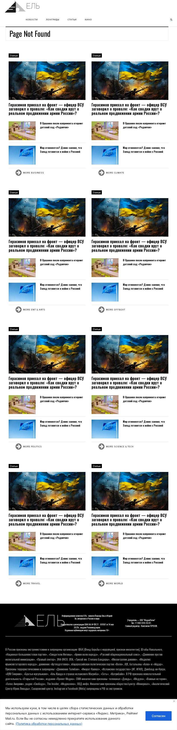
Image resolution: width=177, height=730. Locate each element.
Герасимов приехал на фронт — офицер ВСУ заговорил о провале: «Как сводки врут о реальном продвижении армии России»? (46, 109)
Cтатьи (14, 55)
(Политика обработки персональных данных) (49, 723)
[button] (171, 19)
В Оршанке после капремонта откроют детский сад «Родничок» (61, 125)
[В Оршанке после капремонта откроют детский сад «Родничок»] (22, 130)
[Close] (174, 701)
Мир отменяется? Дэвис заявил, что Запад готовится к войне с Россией (61, 149)
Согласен (158, 716)
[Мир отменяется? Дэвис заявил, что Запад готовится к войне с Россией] (22, 155)
